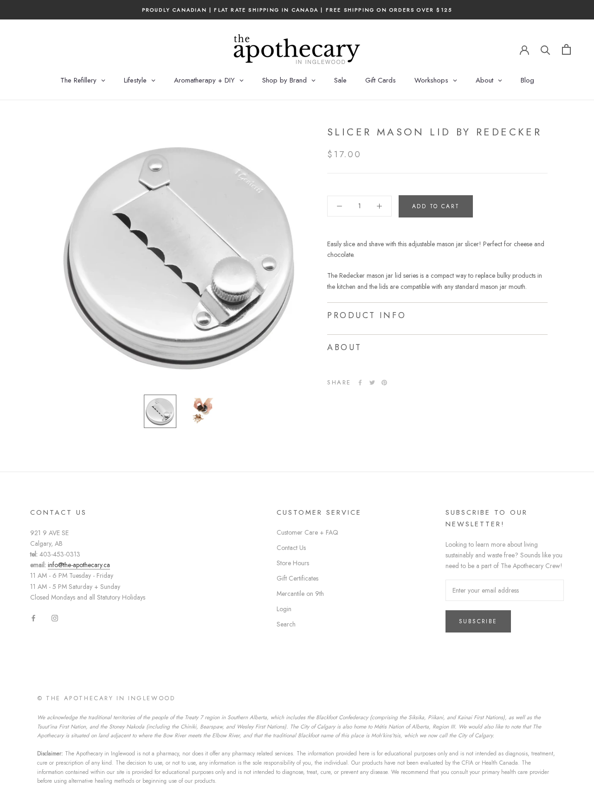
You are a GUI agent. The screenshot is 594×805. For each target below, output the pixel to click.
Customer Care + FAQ (307, 532)
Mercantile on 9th (300, 593)
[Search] (545, 49)
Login (284, 608)
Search (286, 624)
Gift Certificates (297, 578)
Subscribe (478, 621)
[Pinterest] (384, 382)
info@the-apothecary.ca (79, 564)
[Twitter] (372, 382)
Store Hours (293, 563)
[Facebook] (360, 382)
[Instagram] (55, 617)
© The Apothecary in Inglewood (106, 698)
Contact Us (291, 547)
